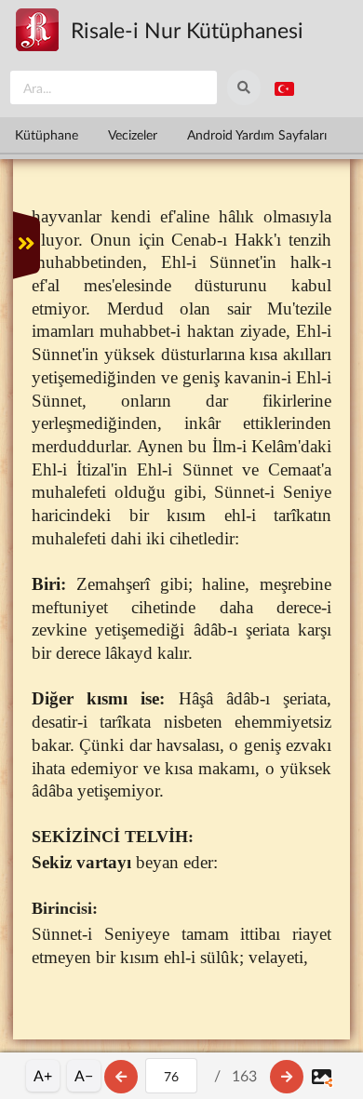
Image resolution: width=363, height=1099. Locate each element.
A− (83, 1075)
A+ (43, 1075)
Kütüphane (46, 134)
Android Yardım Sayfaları (257, 134)
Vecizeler (132, 134)
